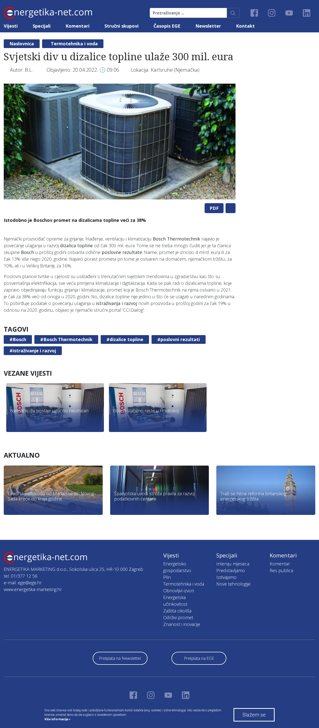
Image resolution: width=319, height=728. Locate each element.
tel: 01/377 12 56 (20, 576)
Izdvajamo (226, 577)
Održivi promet (178, 617)
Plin (167, 577)
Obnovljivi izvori (178, 591)
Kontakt (245, 26)
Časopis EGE (167, 26)
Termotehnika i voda (74, 44)
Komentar (280, 564)
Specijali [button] (42, 26)
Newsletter (208, 26)
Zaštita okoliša (177, 611)
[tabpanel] (120, 141)
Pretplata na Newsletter (120, 658)
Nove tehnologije (233, 584)
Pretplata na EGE (199, 658)
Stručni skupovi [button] (121, 26)
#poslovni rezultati (178, 339)
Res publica (281, 570)
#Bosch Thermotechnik (66, 339)
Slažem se (254, 715)
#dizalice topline (124, 339)
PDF (214, 208)
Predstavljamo (230, 570)
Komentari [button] (77, 26)
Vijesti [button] (11, 26)
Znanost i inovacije (181, 624)
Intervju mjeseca (232, 564)
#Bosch (17, 339)
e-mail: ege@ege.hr (23, 583)
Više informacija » (57, 719)
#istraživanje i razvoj (32, 351)
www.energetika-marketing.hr (33, 589)
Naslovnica (21, 44)
